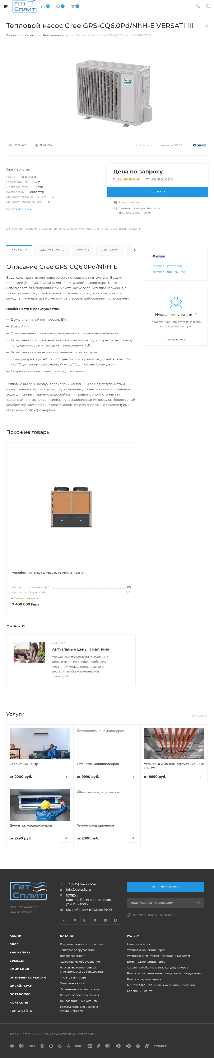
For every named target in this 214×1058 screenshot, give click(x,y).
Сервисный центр (140, 990)
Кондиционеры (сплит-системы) (82, 944)
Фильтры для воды (73, 977)
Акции (16, 935)
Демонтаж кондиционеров (146, 961)
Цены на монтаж (139, 944)
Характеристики (52, 250)
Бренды (17, 960)
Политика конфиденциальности (154, 915)
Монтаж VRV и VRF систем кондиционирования (161, 985)
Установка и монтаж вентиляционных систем (159, 955)
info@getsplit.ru (78, 889)
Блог (14, 944)
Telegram (74, 920)
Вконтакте (64, 920)
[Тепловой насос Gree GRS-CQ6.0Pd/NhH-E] (114, 93)
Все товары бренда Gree (167, 271)
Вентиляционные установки (80, 1000)
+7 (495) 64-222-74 (81, 884)
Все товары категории (166, 266)
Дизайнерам (21, 985)
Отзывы (83, 250)
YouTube (84, 920)
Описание (19, 250)
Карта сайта (21, 1010)
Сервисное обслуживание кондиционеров (157, 967)
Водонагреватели (72, 955)
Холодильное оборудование (80, 961)
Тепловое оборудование (77, 950)
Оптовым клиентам (28, 977)
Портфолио (20, 994)
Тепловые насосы (72, 983)
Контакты (19, 1002)
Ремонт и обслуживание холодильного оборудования (165, 973)
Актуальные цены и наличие (80, 649)
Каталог (67, 935)
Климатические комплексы (79, 995)
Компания (19, 969)
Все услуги (200, 716)
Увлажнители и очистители (79, 989)
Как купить (110, 250)
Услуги (133, 935)
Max (115, 920)
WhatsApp (105, 920)
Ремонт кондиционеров (144, 979)
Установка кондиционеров (146, 950)
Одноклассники (94, 920)
